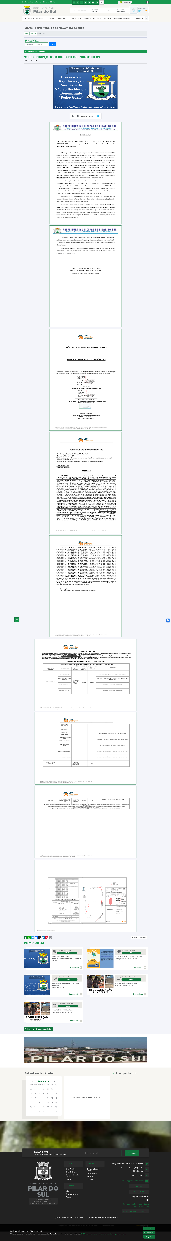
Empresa (106, 18)
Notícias (96, 18)
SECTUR (51, 18)
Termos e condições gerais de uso (136, 1204)
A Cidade (28, 18)
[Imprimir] (50, 937)
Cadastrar (132, 1153)
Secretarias (40, 18)
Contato (86, 18)
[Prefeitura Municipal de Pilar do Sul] (85, 1050)
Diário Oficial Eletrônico (122, 18)
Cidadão (138, 18)
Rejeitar (149, 1237)
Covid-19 (61, 18)
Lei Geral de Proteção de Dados (135, 1211)
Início (26, 34)
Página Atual (41, 34)
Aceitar (149, 1229)
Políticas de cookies (141, 1206)
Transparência (74, 18)
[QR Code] (16, 619)
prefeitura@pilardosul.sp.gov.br (132, 1180)
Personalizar (149, 1233)
